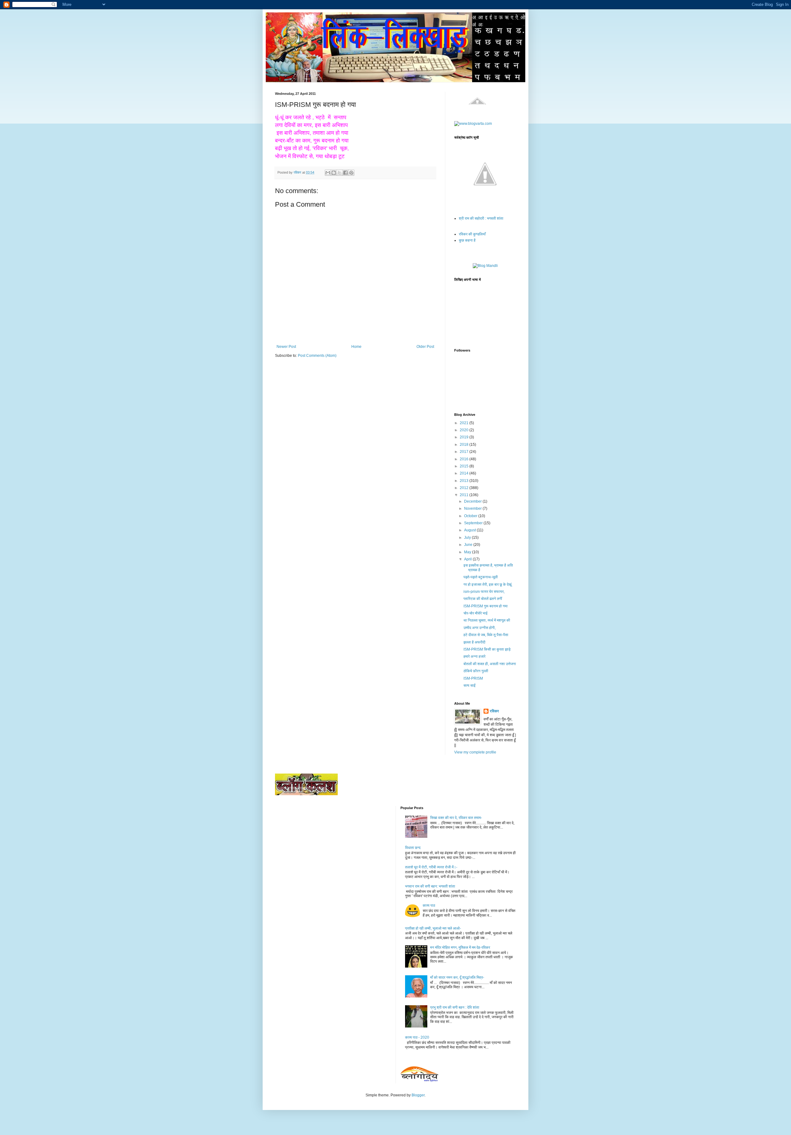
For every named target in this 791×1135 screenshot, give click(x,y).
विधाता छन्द (413, 848)
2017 (464, 451)
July (468, 537)
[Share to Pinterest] (351, 173)
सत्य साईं (469, 685)
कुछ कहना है (467, 240)
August (470, 530)
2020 (464, 430)
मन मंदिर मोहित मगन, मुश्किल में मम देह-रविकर (460, 947)
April (468, 559)
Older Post (425, 346)
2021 (464, 423)
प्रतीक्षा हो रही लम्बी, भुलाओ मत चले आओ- (433, 928)
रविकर (494, 711)
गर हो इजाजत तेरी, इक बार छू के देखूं (487, 584)
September (474, 523)
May (468, 552)
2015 (464, 466)
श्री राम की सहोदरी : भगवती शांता (481, 218)
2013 (464, 481)
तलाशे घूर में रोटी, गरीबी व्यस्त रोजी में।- (431, 867)
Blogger (418, 1095)
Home (356, 346)
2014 (464, 473)
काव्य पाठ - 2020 (417, 1037)
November (473, 508)
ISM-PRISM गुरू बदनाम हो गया (485, 606)
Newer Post (286, 346)
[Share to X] (339, 173)
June (468, 544)
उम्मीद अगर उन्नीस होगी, (479, 628)
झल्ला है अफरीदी (474, 642)
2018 (464, 444)
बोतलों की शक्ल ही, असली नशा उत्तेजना (489, 664)
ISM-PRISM (473, 678)
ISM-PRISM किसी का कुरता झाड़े (486, 649)
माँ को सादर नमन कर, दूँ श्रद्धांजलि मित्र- (457, 977)
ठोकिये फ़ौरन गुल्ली (475, 671)
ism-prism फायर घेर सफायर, (484, 591)
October (471, 516)
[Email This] (328, 173)
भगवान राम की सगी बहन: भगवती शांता (430, 886)
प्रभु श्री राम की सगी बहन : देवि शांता (454, 1007)
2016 (464, 459)
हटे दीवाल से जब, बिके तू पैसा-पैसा (485, 635)
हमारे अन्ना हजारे (474, 656)
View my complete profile (475, 752)
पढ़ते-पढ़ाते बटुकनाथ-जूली (480, 577)
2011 (464, 495)
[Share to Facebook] (345, 173)
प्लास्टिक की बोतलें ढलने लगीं (482, 599)
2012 (464, 488)
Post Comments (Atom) (317, 355)
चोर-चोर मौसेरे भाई (475, 613)
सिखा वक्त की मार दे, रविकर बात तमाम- (456, 818)
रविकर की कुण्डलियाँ (472, 234)
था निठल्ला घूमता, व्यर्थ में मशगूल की (486, 620)
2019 (464, 437)
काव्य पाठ (429, 905)
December (473, 501)
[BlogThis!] (334, 173)
